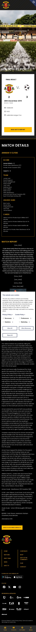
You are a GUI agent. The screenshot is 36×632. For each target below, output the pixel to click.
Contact (23, 567)
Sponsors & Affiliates (9, 593)
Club (21, 563)
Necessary (8, 318)
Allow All (9, 328)
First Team (7, 558)
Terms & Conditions (28, 620)
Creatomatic (12, 622)
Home (5, 551)
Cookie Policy (20, 314)
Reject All (10, 335)
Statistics (8, 322)
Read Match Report (18, 130)
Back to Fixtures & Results (12, 527)
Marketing (24, 322)
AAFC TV (6, 565)
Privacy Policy (18, 620)
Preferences (25, 318)
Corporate (23, 551)
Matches (7, 555)
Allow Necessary (26, 328)
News (5, 562)
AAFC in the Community (23, 558)
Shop (21, 555)
